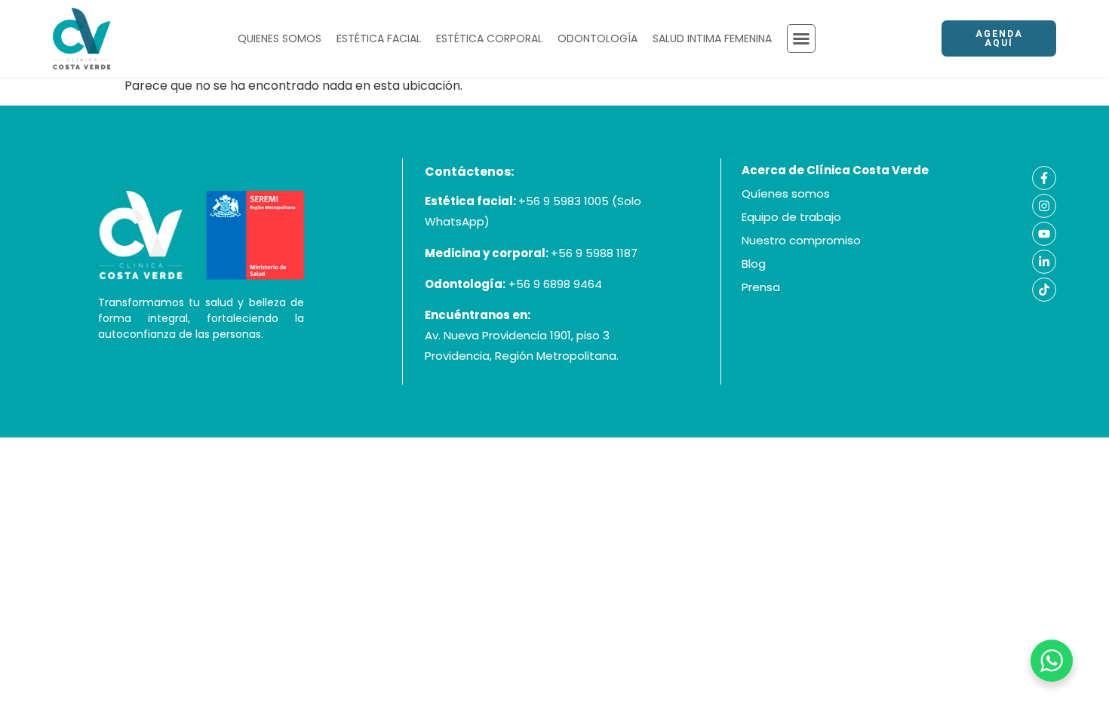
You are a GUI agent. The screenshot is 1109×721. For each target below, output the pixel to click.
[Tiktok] (1044, 290)
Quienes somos (279, 38)
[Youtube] (1044, 234)
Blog (754, 264)
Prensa (761, 287)
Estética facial (378, 38)
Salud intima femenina (712, 38)
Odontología (597, 38)
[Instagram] (1044, 206)
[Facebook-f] (1044, 178)
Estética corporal (489, 38)
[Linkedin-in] (1044, 262)
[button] (801, 38)
